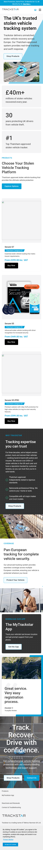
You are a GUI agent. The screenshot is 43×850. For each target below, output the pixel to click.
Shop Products (13, 56)
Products (5, 791)
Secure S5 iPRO (12, 400)
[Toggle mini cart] (35, 9)
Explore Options (12, 186)
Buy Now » (27, 4)
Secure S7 (9, 247)
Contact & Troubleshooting (11, 807)
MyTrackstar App (8, 795)
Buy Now (11, 265)
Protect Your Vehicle (15, 580)
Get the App (13, 647)
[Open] (40, 9)
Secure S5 (9, 323)
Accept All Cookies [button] (10, 844)
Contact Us (31, 778)
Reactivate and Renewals (11, 803)
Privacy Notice (8, 839)
